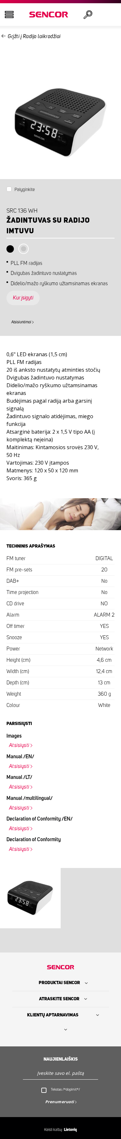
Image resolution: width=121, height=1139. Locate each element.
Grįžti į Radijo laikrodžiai (34, 36)
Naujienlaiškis (61, 1059)
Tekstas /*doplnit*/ (65, 1089)
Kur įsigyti (23, 297)
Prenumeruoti (59, 1101)
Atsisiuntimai (21, 322)
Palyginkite (25, 189)
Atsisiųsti (19, 745)
